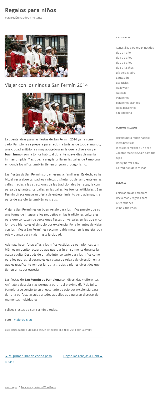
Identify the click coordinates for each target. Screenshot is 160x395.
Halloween (122, 88)
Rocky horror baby (127, 163)
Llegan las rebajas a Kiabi (83, 356)
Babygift (86, 330)
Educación (122, 78)
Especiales (122, 83)
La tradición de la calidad (131, 168)
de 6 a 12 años (125, 67)
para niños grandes (128, 103)
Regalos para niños (30, 10)
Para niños (122, 98)
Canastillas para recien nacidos (135, 47)
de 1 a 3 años (124, 57)
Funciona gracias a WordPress (38, 387)
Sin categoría (50, 330)
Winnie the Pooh (126, 208)
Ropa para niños (126, 108)
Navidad (121, 93)
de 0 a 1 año (123, 52)
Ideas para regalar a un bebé (133, 148)
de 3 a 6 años (124, 62)
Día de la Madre (125, 72)
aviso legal (11, 387)
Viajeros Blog (23, 320)
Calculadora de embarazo (132, 193)
